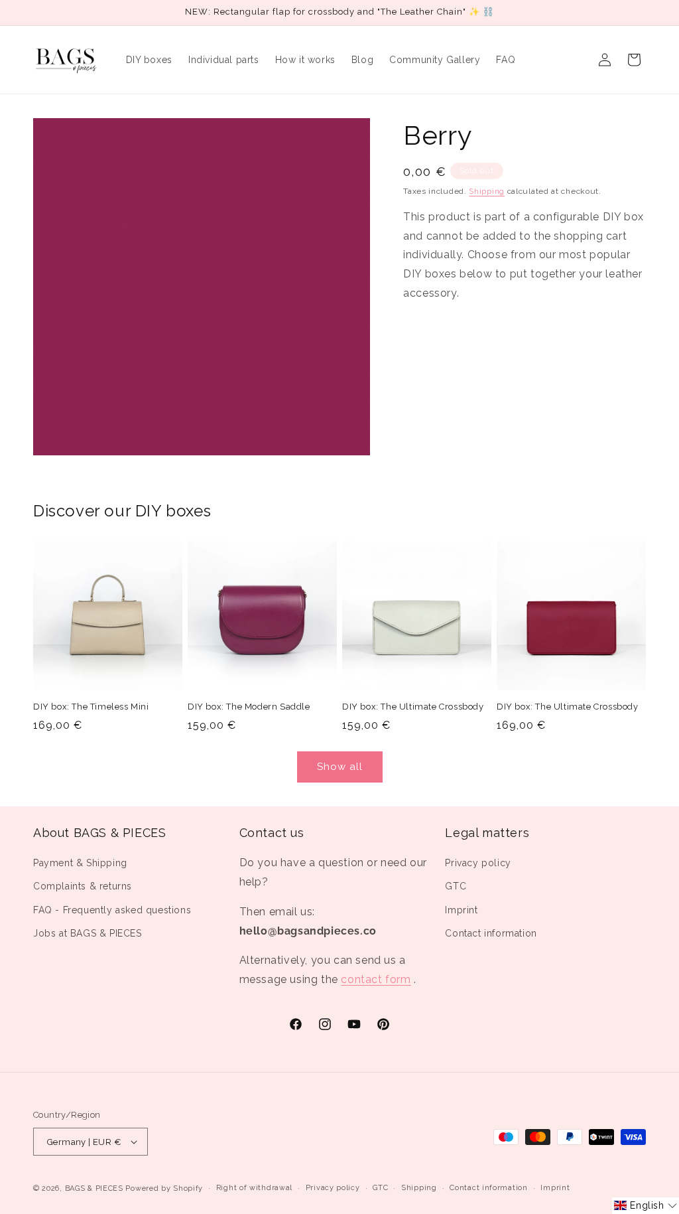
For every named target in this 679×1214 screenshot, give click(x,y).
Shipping (487, 191)
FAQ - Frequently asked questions (112, 910)
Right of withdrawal (254, 1187)
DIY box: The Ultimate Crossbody (413, 707)
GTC (455, 886)
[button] (645, 1205)
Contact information (490, 933)
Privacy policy (478, 863)
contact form (375, 979)
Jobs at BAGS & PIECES (87, 933)
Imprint (461, 910)
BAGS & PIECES (94, 1188)
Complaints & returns (82, 886)
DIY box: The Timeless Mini (91, 707)
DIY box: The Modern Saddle (249, 707)
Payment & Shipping (80, 863)
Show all (340, 767)
